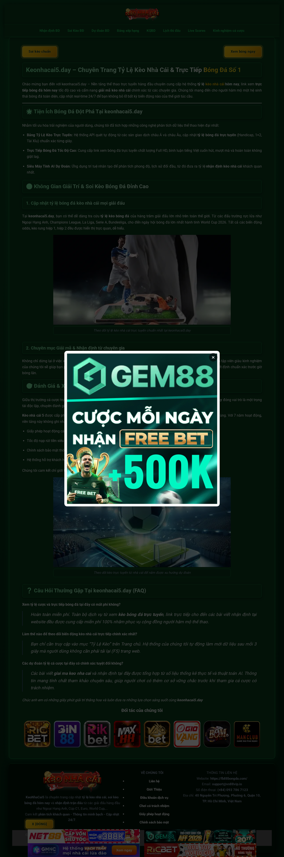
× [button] (213, 357)
